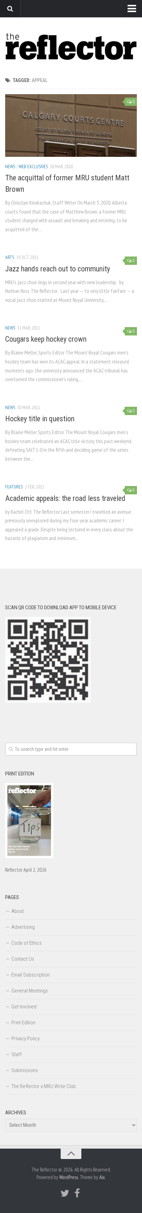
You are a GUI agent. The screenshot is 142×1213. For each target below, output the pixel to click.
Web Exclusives (33, 166)
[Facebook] (77, 1193)
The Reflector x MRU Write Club (43, 1086)
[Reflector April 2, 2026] (29, 856)
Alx (102, 1177)
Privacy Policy (25, 1038)
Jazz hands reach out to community (57, 268)
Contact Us (22, 959)
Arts (9, 257)
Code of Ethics (26, 943)
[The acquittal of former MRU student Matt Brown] (71, 125)
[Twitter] (65, 1193)
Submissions (24, 1070)
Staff (16, 1054)
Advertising (23, 927)
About (17, 911)
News (10, 166)
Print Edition (23, 1022)
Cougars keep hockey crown (46, 339)
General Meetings (29, 991)
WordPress (68, 1177)
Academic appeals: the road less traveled (65, 498)
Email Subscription (30, 975)
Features (14, 487)
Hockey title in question (39, 418)
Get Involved (24, 1007)
